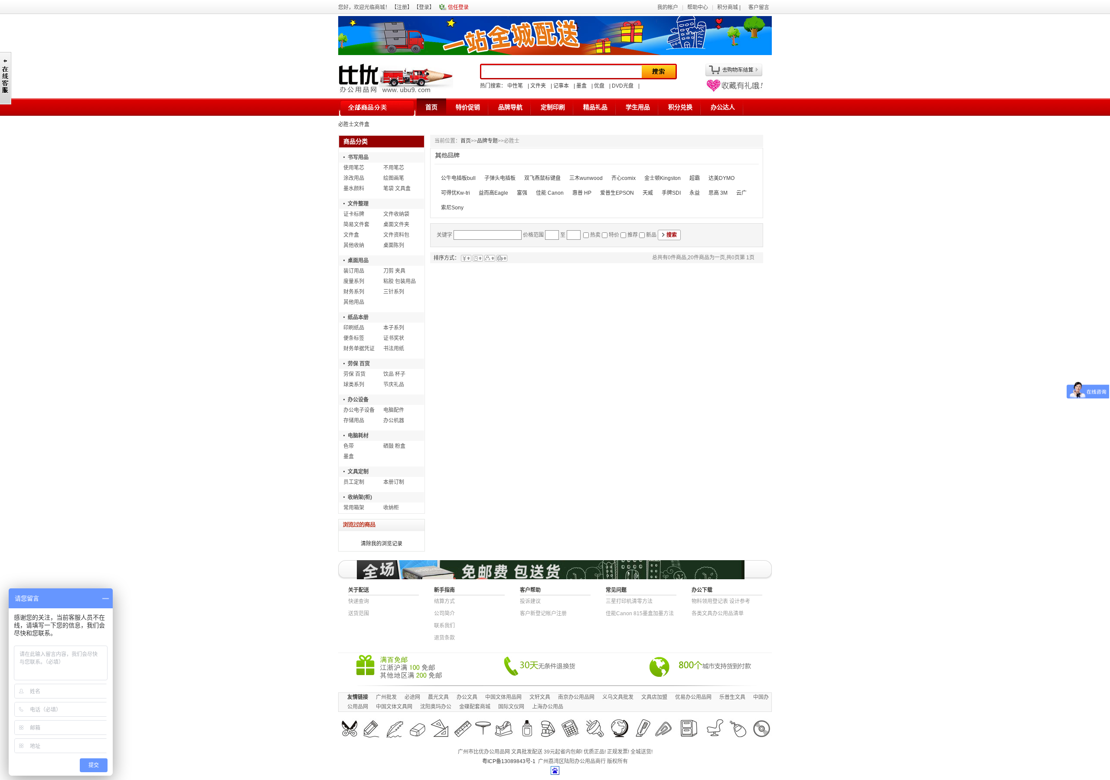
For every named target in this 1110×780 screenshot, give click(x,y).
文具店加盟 (654, 697)
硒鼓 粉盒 (394, 446)
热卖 (595, 235)
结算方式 (444, 601)
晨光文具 (438, 697)
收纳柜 (391, 508)
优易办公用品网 (693, 697)
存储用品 (353, 421)
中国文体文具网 (394, 707)
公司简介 (444, 613)
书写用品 (358, 157)
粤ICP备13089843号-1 (508, 761)
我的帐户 (667, 7)
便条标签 (353, 338)
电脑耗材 (358, 436)
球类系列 (353, 385)
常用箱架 (353, 508)
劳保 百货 (359, 364)
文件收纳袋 (396, 214)
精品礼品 (595, 107)
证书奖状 (393, 338)
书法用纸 (393, 349)
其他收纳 (353, 245)
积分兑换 (680, 107)
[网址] (734, 90)
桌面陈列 (393, 245)
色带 (348, 446)
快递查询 (358, 601)
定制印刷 (553, 107)
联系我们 (444, 626)
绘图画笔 (393, 178)
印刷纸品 (353, 328)
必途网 (412, 697)
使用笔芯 (353, 168)
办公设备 (358, 400)
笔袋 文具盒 (397, 189)
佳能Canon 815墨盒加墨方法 (640, 613)
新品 (651, 235)
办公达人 (723, 107)
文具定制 (358, 472)
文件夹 (538, 86)
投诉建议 (530, 601)
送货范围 (358, 613)
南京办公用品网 (576, 697)
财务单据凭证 (359, 349)
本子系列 (393, 328)
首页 (431, 107)
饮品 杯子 (394, 374)
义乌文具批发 (617, 697)
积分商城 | (729, 7)
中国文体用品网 (503, 697)
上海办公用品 (547, 707)
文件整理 (358, 204)
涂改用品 (353, 178)
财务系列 (353, 292)
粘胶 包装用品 (399, 281)
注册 (402, 7)
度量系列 (353, 281)
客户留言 (758, 7)
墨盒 (581, 86)
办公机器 (393, 421)
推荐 (632, 235)
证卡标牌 (353, 214)
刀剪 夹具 (394, 271)
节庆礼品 (393, 385)
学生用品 (638, 107)
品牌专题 (487, 141)
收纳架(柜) (360, 497)
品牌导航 (510, 107)
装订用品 (353, 271)
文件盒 (351, 235)
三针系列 (393, 292)
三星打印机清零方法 (629, 601)
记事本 (561, 86)
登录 (424, 7)
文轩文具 (539, 697)
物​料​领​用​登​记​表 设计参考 (721, 601)
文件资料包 (396, 235)
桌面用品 (358, 261)
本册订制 (393, 482)
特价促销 (468, 107)
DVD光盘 (622, 86)
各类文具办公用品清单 (718, 613)
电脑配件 (393, 410)
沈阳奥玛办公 (435, 707)
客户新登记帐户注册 (543, 613)
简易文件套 (356, 225)
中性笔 (515, 86)
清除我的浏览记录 (381, 544)
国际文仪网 (511, 707)
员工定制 (353, 482)
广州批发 (386, 697)
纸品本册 (358, 317)
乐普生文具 (732, 697)
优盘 (599, 86)
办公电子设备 (359, 410)
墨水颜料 (353, 189)
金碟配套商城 (474, 707)
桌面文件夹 (396, 225)
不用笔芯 (393, 168)
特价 (614, 235)
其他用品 (353, 302)
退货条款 (444, 638)
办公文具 (467, 697)
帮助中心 (697, 7)
